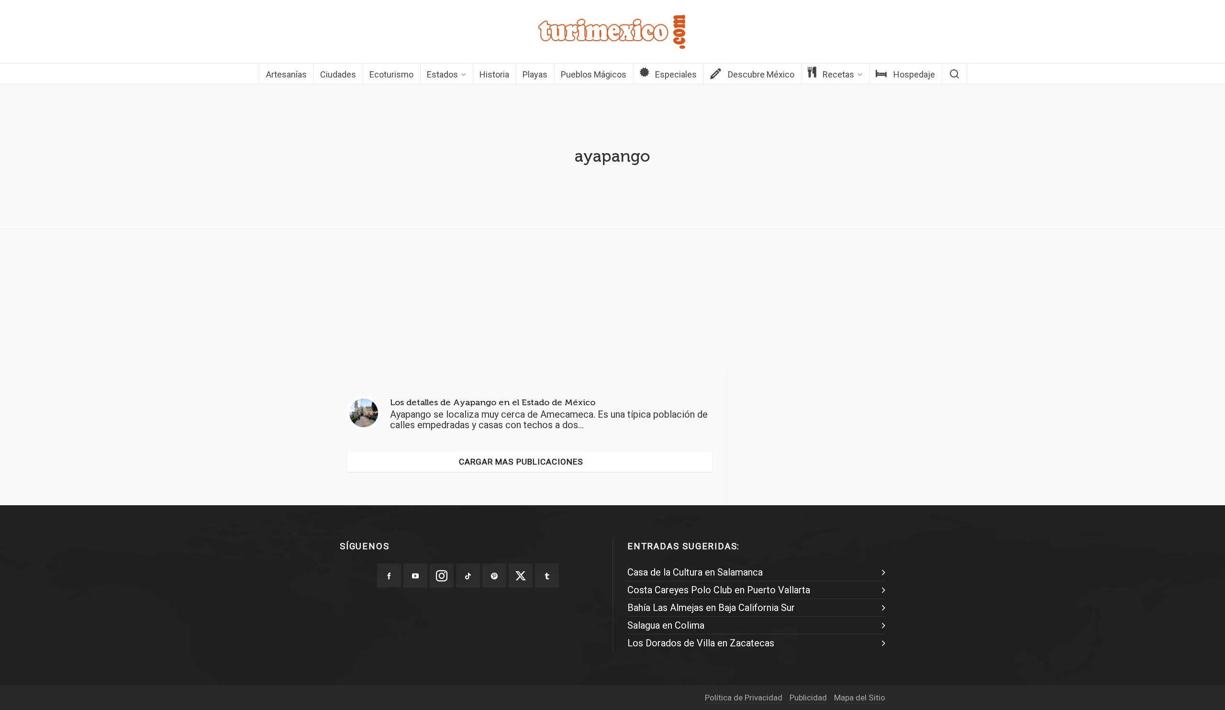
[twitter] (521, 576)
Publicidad (808, 697)
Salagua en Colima (665, 625)
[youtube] (415, 576)
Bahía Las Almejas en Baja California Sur (711, 607)
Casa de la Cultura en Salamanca (695, 572)
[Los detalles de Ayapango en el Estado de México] (363, 413)
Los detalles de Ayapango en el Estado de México (492, 402)
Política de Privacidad (743, 697)
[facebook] (389, 576)
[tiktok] (468, 576)
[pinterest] (494, 576)
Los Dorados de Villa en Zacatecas (700, 643)
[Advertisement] (612, 303)
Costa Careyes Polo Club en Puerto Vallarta (718, 590)
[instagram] (442, 576)
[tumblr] (547, 576)
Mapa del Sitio (859, 697)
